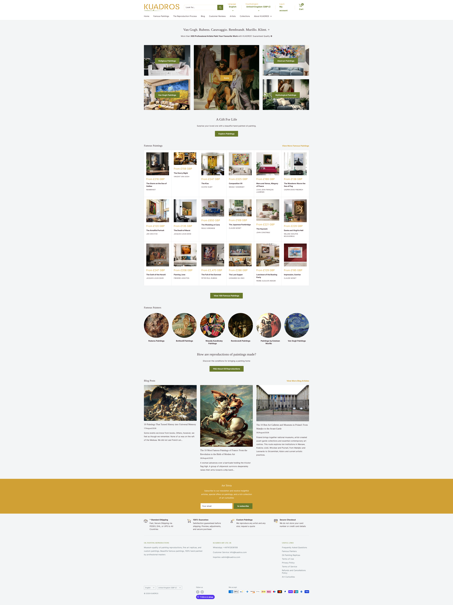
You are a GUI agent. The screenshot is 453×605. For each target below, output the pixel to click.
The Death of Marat (182, 230)
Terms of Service (289, 566)
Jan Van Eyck (151, 234)
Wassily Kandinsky (237, 187)
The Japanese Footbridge (240, 224)
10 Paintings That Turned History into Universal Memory (170, 424)
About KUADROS (261, 16)
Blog (203, 16)
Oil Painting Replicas (291, 555)
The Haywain (262, 229)
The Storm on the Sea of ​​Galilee (156, 184)
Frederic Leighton (181, 278)
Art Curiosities (288, 577)
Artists (233, 16)
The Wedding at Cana (210, 225)
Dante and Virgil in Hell (293, 230)
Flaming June (179, 274)
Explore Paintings (226, 134)
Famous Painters (289, 551)
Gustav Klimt (206, 187)
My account (283, 9)
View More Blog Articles (298, 381)
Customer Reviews (217, 16)
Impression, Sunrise (292, 274)
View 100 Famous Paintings (226, 295)
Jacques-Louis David (182, 234)
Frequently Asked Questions (294, 547)
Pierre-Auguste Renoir (266, 281)
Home (146, 16)
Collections (245, 16)
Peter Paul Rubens (209, 278)
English (148, 588)
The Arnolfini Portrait (155, 230)
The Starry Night (181, 173)
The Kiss (205, 183)
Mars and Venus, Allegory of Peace (267, 184)
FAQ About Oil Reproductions (226, 369)
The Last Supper (236, 274)
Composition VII (235, 183)
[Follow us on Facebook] (197, 592)
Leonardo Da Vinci (236, 278)
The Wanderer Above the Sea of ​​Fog (294, 184)
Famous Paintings (161, 16)
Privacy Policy (288, 562)
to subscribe (243, 506)
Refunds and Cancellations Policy (294, 571)
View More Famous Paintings (296, 146)
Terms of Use (288, 559)
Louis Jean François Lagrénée (264, 191)
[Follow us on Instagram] (202, 592)
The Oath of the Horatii (156, 274)
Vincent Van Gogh (181, 176)
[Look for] (220, 7)
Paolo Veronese (208, 228)
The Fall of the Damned (211, 274)
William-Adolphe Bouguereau (291, 235)
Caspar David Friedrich (293, 190)
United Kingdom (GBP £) (167, 588)
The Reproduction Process (185, 16)
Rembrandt (151, 190)
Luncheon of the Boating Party (266, 275)
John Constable (263, 232)
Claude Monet (235, 228)
